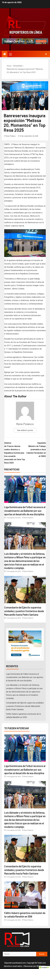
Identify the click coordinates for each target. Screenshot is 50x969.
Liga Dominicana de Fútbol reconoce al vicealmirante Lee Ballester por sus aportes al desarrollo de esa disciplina (24, 510)
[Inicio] (4, 54)
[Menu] (10, 54)
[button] (10, 54)
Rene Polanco (11, 136)
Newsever (28, 966)
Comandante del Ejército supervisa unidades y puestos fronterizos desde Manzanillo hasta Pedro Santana (24, 611)
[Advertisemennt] (25, 41)
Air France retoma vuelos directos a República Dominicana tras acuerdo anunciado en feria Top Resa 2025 (14, 453)
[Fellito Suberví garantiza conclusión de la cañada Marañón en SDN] (25, 895)
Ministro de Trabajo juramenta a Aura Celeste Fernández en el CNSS (36, 449)
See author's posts (25, 430)
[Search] (46, 54)
